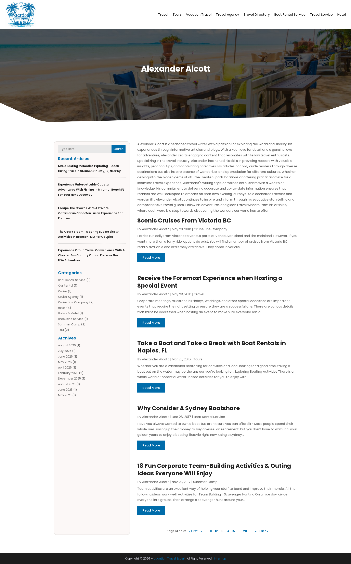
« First (193, 531)
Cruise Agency (68, 297)
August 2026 (67, 345)
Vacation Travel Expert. (170, 558)
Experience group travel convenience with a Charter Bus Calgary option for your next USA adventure (91, 255)
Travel (163, 14)
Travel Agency (227, 14)
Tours (177, 14)
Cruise (62, 291)
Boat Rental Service (290, 14)
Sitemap (220, 558)
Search (119, 149)
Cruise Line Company (73, 302)
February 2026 (68, 373)
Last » (263, 531)
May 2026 (65, 362)
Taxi (61, 330)
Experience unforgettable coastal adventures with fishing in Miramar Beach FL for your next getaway (91, 189)
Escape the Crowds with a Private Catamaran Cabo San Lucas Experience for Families (90, 213)
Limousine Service (70, 319)
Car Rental (65, 286)
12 (216, 531)
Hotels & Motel (68, 313)
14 (227, 531)
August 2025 (67, 384)
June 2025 (65, 390)
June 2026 (65, 357)
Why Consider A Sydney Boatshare (188, 408)
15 (233, 531)
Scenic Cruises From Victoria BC (184, 221)
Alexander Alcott (155, 229)
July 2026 (64, 351)
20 (245, 531)
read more (151, 257)
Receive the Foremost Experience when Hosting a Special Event (209, 281)
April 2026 (65, 367)
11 (211, 531)
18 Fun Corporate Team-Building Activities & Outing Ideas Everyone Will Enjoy (214, 469)
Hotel (341, 14)
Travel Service (321, 14)
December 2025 (69, 378)
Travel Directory (257, 14)
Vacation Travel (198, 14)
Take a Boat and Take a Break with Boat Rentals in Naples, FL (211, 347)
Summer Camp (69, 324)
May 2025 (65, 395)
